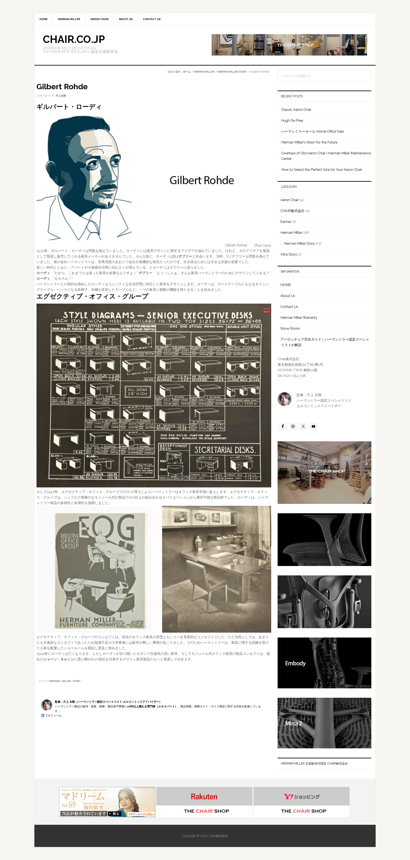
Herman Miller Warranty (298, 318)
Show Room (290, 328)
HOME (285, 285)
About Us (287, 296)
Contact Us (289, 307)
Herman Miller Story (65, 681)
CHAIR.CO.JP (74, 39)
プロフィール (53, 715)
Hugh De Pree (292, 120)
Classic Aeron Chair (296, 110)
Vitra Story (288, 254)
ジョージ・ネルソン (58, 659)
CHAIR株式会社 (292, 211)
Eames (285, 222)
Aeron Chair (289, 200)
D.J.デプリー (182, 256)
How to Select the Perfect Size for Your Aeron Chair (321, 170)
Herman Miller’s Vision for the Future (309, 142)
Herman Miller (291, 233)
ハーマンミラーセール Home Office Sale (312, 131)
